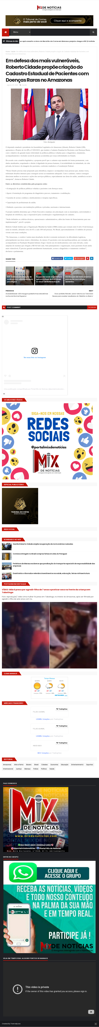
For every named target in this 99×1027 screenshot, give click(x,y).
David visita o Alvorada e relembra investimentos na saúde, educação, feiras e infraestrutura (51, 573)
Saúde (13, 52)
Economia (54, 765)
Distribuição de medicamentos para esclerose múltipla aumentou (78, 279)
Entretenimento (77, 765)
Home (8, 52)
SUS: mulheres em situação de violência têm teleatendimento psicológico (20, 279)
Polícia (35, 769)
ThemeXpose (15, 1024)
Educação (64, 765)
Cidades (44, 765)
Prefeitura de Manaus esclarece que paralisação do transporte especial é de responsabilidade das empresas (54, 564)
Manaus (27, 769)
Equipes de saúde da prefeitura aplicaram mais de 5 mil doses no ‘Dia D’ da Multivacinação (49, 279)
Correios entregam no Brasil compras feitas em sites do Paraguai (40, 554)
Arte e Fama (18, 765)
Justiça (18, 769)
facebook (92, 307)
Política (44, 769)
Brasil (77, 41)
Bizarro (28, 765)
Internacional (8, 769)
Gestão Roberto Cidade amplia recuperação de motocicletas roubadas (43, 544)
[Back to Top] (95, 1024)
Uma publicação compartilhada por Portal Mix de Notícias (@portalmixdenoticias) (35, 389)
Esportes (89, 765)
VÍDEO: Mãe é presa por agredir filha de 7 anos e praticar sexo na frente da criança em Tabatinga (46, 591)
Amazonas (7, 765)
